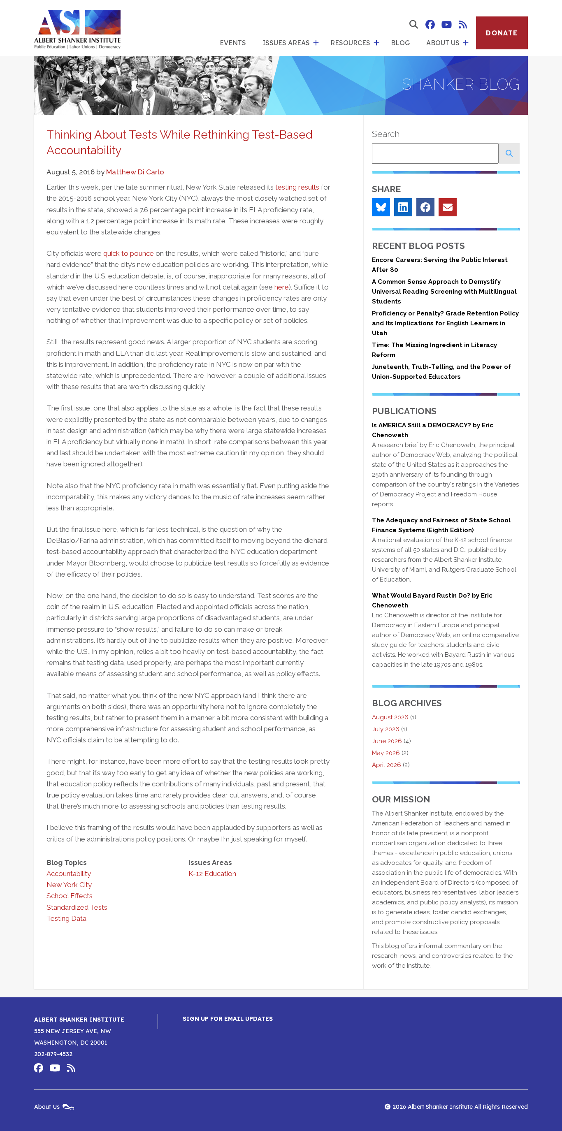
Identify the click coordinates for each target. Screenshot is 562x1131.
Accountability (68, 873)
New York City (69, 885)
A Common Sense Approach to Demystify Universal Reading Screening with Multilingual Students (444, 291)
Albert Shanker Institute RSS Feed (463, 24)
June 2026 (387, 741)
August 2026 (390, 717)
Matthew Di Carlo (135, 172)
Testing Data (66, 918)
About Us (443, 43)
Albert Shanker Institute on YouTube (446, 24)
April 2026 (386, 765)
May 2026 (386, 753)
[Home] (77, 28)
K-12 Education (212, 873)
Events (233, 43)
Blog (400, 43)
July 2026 (385, 729)
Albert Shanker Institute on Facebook (430, 24)
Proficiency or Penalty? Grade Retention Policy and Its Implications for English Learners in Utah (445, 323)
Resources (350, 43)
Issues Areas (286, 43)
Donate (502, 33)
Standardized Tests (76, 907)
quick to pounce (128, 253)
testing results (297, 187)
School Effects (69, 896)
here (281, 287)
